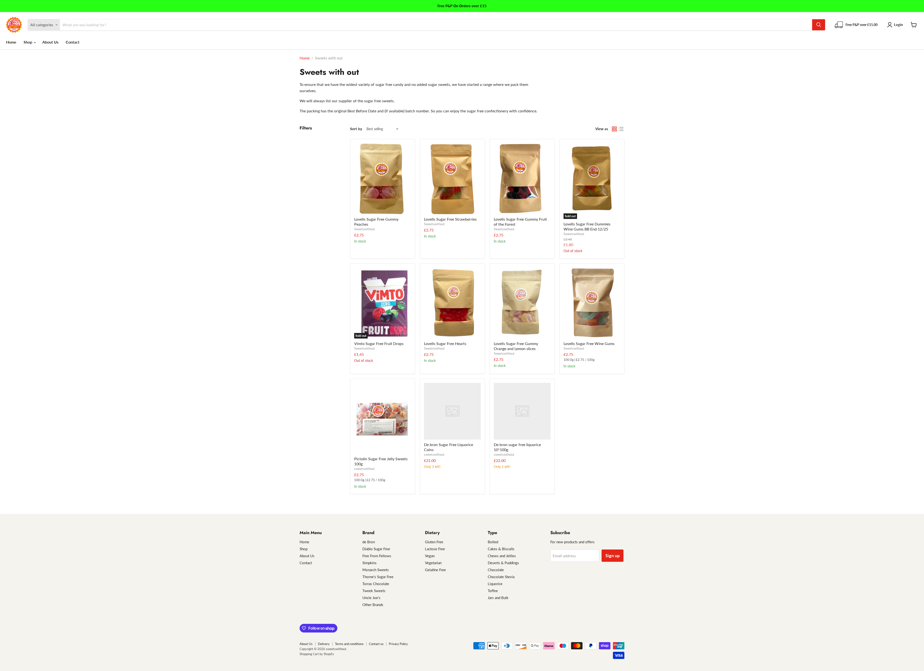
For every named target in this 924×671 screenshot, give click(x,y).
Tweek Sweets (373, 590)
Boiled (493, 542)
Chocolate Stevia (501, 577)
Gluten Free (434, 542)
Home (11, 42)
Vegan (430, 556)
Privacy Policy (398, 644)
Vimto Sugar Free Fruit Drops (379, 343)
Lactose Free (435, 549)
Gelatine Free (435, 570)
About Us (50, 42)
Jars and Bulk (498, 597)
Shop (28, 42)
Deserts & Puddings (503, 563)
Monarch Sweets (375, 570)
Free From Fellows (376, 556)
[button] (896, 25)
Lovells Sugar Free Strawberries (450, 219)
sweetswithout (364, 469)
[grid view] (614, 129)
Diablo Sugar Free (376, 549)
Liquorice (495, 584)
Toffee (493, 590)
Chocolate (496, 570)
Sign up (612, 555)
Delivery (324, 644)
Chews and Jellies (502, 556)
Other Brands (372, 604)
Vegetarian (433, 563)
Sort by (356, 129)
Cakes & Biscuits (501, 549)
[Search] (818, 24)
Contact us (376, 644)
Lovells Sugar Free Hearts (445, 343)
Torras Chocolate (375, 584)
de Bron (368, 542)
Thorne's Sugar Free (377, 577)
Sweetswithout (364, 229)
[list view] (621, 129)
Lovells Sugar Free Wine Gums (589, 343)
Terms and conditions (349, 644)
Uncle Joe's (371, 597)
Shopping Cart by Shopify (317, 654)
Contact (72, 42)
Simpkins (369, 563)
